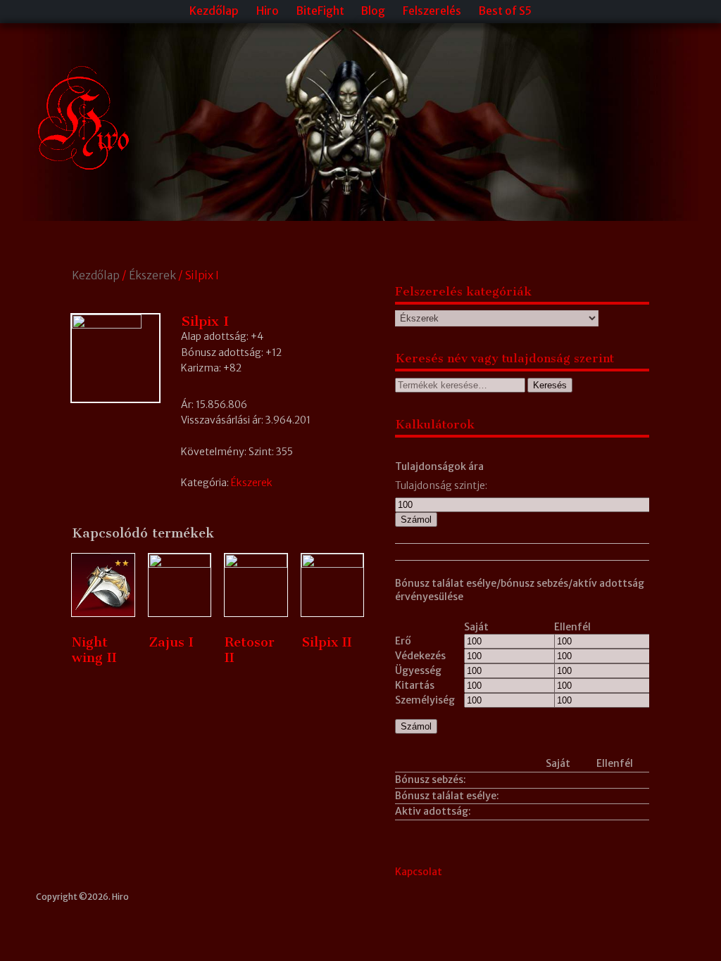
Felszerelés (432, 11)
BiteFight (320, 11)
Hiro (267, 11)
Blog (373, 11)
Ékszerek (152, 275)
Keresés (550, 385)
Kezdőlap (214, 11)
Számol (416, 519)
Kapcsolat (418, 871)
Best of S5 (505, 11)
